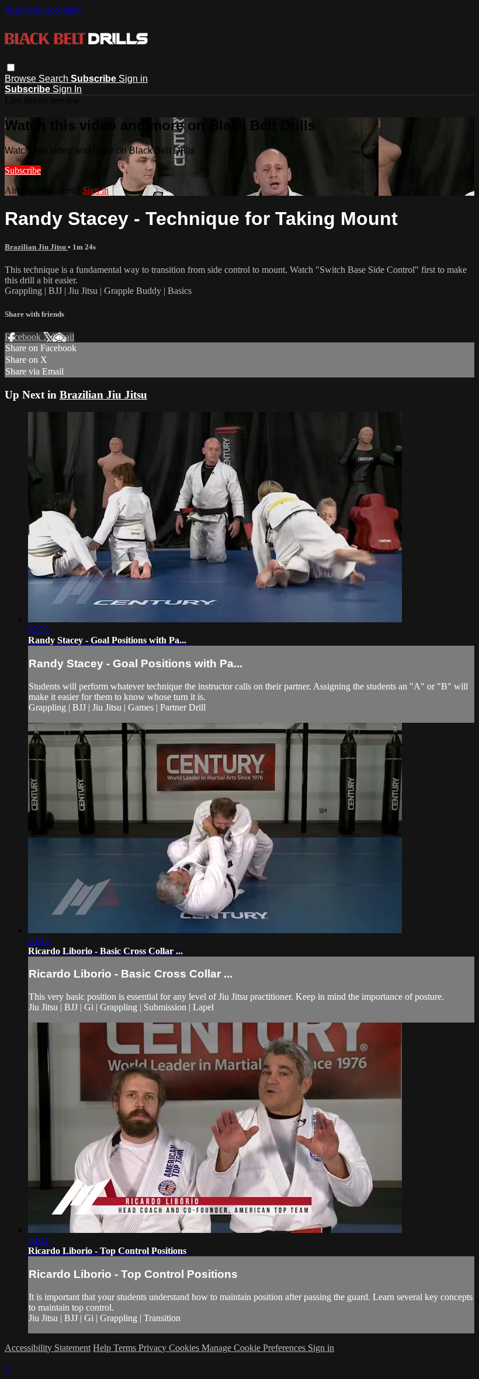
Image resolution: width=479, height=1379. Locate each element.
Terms (125, 1348)
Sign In (67, 89)
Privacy (153, 1348)
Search (55, 79)
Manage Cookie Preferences (255, 1348)
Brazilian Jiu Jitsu (36, 246)
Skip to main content (43, 10)
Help (103, 1348)
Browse (22, 79)
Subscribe (23, 170)
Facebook (24, 337)
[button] (11, 67)
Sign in (133, 79)
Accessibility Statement (48, 1348)
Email (63, 337)
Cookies (185, 1348)
